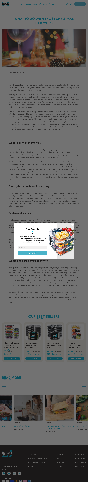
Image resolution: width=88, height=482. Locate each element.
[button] (44, 234)
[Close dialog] (72, 224)
